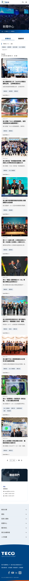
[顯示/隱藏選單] (26, 2)
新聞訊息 (12, 31)
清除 (12, 43)
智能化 (10, 329)
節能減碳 (10, 210)
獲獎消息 (16, 91)
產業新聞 (9, 47)
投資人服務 (15, 47)
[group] (21, 38)
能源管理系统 (19, 408)
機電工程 (15, 329)
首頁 (2, 1)
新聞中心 (7, 31)
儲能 (4, 410)
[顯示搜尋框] (22, 2)
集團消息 (4, 47)
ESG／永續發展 (22, 47)
